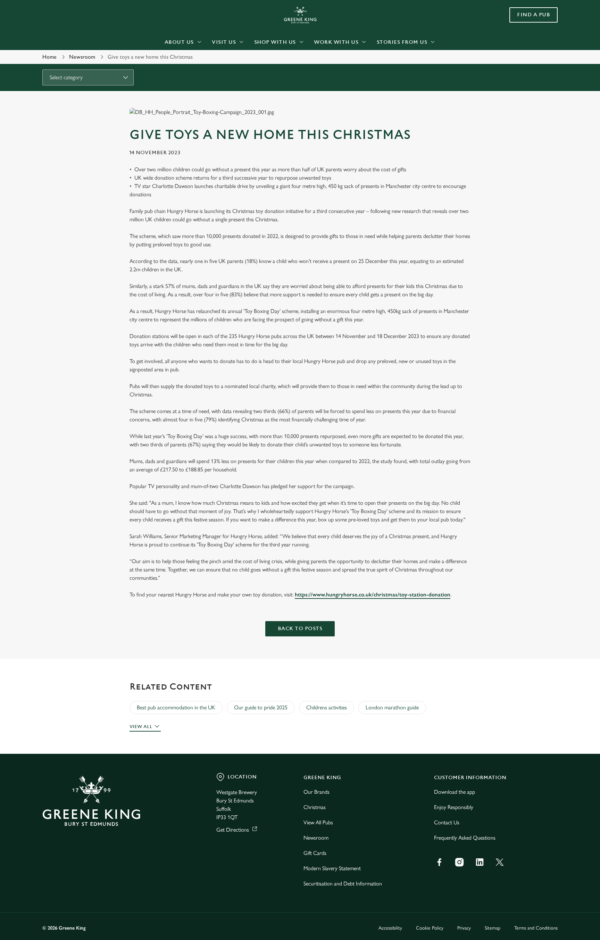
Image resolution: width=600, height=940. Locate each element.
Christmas (314, 807)
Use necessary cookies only (528, 41)
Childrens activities (326, 707)
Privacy (464, 928)
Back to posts (300, 629)
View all (141, 726)
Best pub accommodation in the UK (176, 707)
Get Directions (232, 829)
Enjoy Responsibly (453, 807)
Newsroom (315, 837)
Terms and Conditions (536, 928)
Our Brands (316, 792)
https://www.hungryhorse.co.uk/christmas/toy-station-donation (372, 594)
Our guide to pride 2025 (261, 707)
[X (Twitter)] (499, 862)
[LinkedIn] (479, 862)
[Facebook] (439, 862)
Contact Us (446, 822)
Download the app (454, 792)
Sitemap (492, 928)
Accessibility (390, 928)
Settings (370, 64)
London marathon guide (392, 707)
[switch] (213, 64)
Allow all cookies (528, 18)
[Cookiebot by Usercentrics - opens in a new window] (58, 64)
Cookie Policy (429, 928)
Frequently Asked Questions (464, 837)
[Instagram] (459, 862)
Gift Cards (314, 853)
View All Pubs (318, 822)
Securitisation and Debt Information (342, 883)
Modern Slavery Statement (332, 868)
